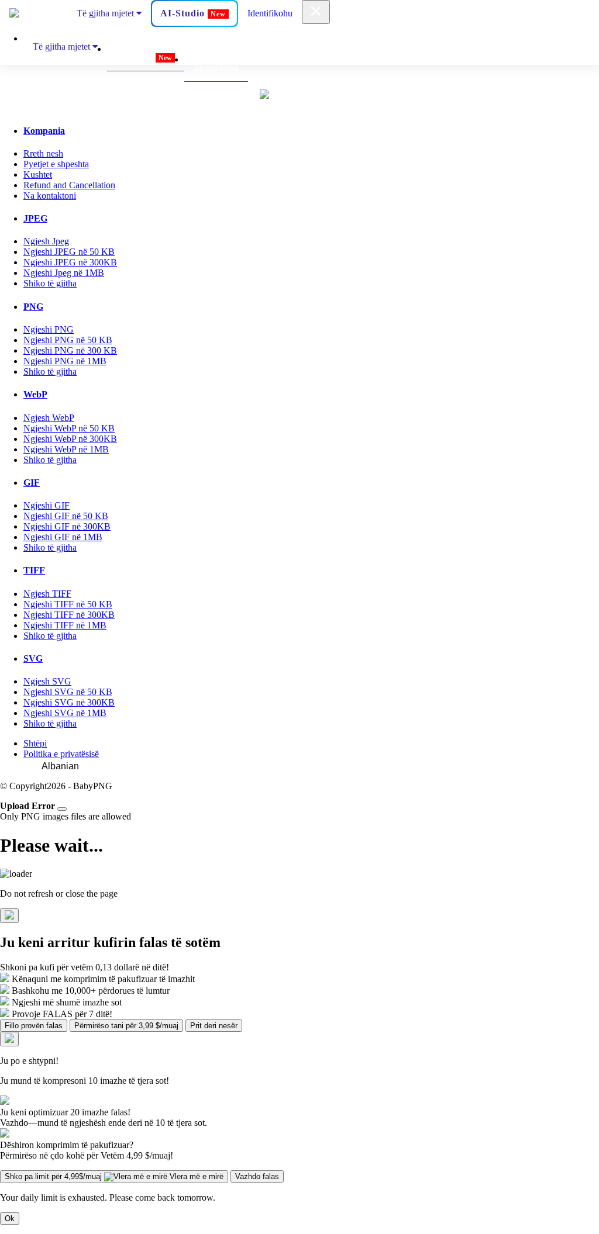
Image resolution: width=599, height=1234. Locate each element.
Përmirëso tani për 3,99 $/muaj (126, 1025)
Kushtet (37, 174)
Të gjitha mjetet (106, 13)
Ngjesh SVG (47, 681)
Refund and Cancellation (69, 185)
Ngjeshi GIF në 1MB (62, 537)
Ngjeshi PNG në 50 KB (67, 340)
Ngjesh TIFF (47, 594)
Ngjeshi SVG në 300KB (69, 702)
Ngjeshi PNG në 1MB (64, 361)
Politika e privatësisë (61, 754)
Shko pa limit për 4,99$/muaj (114, 1176)
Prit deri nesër (213, 1025)
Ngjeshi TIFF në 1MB (64, 625)
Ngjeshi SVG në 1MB (64, 713)
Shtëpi (35, 743)
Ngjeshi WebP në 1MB (66, 449)
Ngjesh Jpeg (46, 241)
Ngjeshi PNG (48, 329)
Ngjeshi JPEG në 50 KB (69, 252)
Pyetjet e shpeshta (56, 164)
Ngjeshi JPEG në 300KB (70, 262)
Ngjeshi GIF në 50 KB (65, 516)
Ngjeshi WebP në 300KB (70, 439)
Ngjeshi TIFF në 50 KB (67, 604)
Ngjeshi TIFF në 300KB (69, 615)
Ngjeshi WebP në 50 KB (69, 428)
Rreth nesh (43, 153)
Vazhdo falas (257, 1176)
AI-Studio (193, 13)
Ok (10, 1218)
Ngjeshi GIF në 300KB (67, 526)
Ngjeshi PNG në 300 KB (70, 350)
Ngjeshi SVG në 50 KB (67, 692)
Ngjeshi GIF (46, 505)
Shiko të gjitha (50, 283)
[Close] (62, 809)
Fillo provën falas (34, 1025)
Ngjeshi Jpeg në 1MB (63, 273)
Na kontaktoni (49, 196)
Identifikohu (269, 13)
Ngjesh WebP (48, 418)
